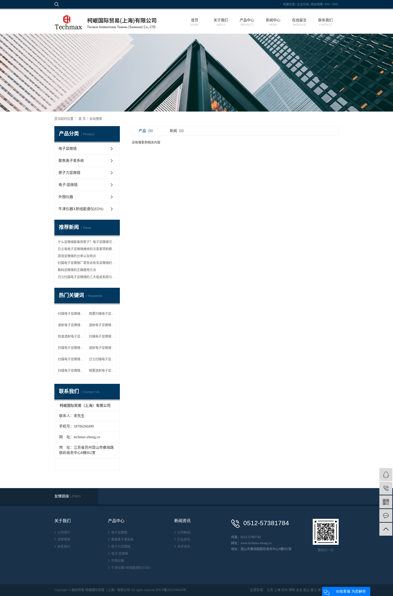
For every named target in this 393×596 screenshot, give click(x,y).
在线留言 (299, 22)
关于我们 (221, 22)
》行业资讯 (182, 539)
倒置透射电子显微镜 (102, 370)
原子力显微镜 (69, 173)
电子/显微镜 (68, 185)
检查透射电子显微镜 (72, 336)
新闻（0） (178, 131)
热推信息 (289, 4)
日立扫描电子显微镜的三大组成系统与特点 (87, 277)
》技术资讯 (182, 546)
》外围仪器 (116, 560)
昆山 (306, 590)
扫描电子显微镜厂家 (102, 336)
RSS (327, 4)
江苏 (270, 590)
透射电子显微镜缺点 (102, 325)
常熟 (292, 590)
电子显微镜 (67, 148)
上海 (277, 590)
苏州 (284, 590)
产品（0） (147, 131)
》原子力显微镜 (119, 546)
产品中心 (247, 22)
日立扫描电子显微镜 (102, 359)
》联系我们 (62, 546)
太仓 (299, 590)
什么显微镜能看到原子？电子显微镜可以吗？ (87, 242)
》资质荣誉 (62, 539)
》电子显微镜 (117, 532)
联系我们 (325, 22)
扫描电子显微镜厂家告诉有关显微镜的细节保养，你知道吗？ (87, 263)
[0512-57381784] (385, 488)
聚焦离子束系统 (71, 161)
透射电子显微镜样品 (72, 325)
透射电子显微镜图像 (102, 347)
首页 (195, 22)
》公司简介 (62, 532)
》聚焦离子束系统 (121, 539)
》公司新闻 (182, 532)
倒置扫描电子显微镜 (102, 313)
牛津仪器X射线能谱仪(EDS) (80, 209)
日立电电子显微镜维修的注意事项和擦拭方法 (87, 249)
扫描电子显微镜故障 (72, 347)
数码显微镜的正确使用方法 (77, 270)
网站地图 (317, 4)
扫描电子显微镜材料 (72, 370)
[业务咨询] (385, 474)
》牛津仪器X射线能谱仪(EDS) (129, 567)
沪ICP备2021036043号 (171, 590)
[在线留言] (385, 515)
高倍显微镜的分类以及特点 (77, 256)
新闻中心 (273, 22)
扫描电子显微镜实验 (72, 359)
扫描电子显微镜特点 (72, 313)
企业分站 (303, 4)
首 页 (82, 118)
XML (335, 4)
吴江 (313, 590)
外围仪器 (65, 197)
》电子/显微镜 (118, 553)
